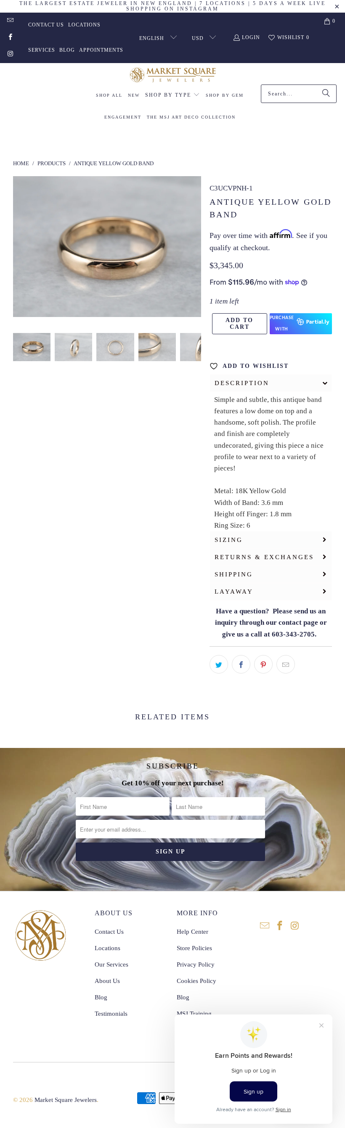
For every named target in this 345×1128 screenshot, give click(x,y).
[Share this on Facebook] (241, 664)
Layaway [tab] (234, 591)
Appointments (101, 50)
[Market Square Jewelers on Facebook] (9, 38)
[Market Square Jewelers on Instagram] (9, 55)
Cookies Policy (196, 980)
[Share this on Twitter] (219, 664)
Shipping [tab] (234, 574)
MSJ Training (194, 1013)
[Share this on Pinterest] (263, 664)
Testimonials (111, 1013)
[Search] (326, 94)
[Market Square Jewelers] (173, 76)
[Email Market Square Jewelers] (9, 21)
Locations (84, 25)
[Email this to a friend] (285, 664)
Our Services (111, 964)
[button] (172, 95)
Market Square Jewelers (65, 1099)
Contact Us (46, 25)
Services (41, 50)
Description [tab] (242, 383)
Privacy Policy (196, 964)
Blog (67, 50)
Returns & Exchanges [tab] (264, 557)
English (152, 38)
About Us (107, 980)
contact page (298, 622)
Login (251, 37)
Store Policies (194, 948)
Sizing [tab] (229, 539)
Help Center (192, 931)
